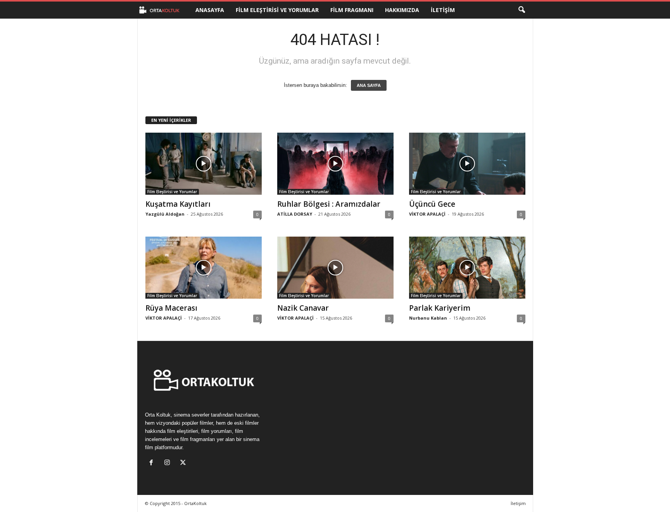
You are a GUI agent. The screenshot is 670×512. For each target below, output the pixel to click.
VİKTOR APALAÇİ (427, 214)
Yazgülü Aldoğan (165, 214)
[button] (521, 10)
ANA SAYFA (369, 85)
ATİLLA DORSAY (294, 214)
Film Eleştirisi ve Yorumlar (277, 10)
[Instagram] (169, 463)
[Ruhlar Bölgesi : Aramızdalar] (335, 164)
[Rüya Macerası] (203, 268)
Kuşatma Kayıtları (178, 204)
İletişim (443, 10)
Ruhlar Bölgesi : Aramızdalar (328, 204)
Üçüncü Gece (432, 204)
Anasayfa (209, 10)
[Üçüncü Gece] (467, 164)
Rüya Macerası (171, 308)
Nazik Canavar (303, 308)
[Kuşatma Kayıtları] (203, 164)
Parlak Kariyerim (439, 308)
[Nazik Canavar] (335, 268)
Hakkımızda (402, 10)
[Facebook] (153, 463)
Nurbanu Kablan (428, 318)
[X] (184, 463)
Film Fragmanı (351, 10)
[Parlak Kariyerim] (467, 268)
